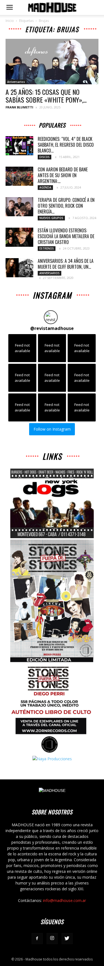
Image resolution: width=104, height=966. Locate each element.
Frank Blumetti (19, 107)
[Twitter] (67, 938)
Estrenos (46, 248)
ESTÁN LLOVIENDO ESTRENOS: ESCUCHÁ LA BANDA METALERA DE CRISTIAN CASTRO (66, 236)
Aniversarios (16, 82)
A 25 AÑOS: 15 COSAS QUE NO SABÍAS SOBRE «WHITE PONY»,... (46, 96)
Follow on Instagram (52, 429)
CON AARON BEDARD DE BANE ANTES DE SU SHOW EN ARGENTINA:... (63, 175)
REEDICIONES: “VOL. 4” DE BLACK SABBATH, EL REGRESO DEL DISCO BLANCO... (66, 145)
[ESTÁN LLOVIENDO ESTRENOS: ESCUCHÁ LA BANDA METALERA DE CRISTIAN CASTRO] (19, 237)
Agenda (45, 187)
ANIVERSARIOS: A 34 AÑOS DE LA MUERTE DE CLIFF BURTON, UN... (65, 264)
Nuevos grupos (51, 218)
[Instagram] (52, 938)
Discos (44, 157)
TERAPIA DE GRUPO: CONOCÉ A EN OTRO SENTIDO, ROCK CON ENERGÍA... (66, 206)
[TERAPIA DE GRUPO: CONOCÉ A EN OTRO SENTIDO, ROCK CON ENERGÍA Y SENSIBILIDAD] (19, 206)
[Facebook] (37, 938)
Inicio (10, 20)
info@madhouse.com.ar (64, 900)
